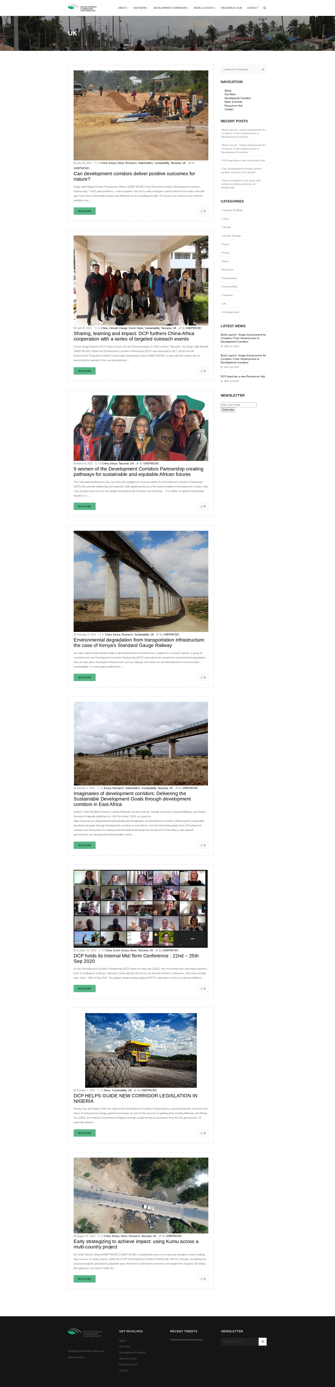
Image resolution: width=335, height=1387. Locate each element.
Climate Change (118, 328)
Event (132, 328)
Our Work (140, 8)
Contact (252, 8)
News (120, 162)
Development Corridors (170, 8)
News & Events (204, 8)
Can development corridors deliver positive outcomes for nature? (134, 176)
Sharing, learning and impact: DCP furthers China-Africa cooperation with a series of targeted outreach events (134, 336)
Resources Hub (231, 8)
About (122, 8)
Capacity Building (232, 210)
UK (184, 162)
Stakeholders (145, 162)
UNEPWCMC (82, 168)
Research (131, 162)
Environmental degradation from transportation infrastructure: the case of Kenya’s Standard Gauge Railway (139, 642)
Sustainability (161, 162)
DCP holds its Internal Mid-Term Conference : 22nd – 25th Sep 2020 (136, 958)
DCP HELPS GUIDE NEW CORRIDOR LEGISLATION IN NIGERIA (135, 1098)
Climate (226, 227)
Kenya (112, 162)
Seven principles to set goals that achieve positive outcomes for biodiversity (241, 184)
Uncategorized (230, 312)
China (104, 162)
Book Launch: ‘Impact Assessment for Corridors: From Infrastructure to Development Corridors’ (243, 133)
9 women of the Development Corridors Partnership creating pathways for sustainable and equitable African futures (138, 471)
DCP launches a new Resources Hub (243, 160)
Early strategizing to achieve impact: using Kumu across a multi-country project (136, 1244)
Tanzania (176, 162)
